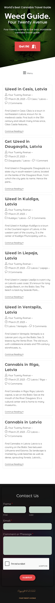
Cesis (34, 99)
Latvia (42, 99)
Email (7, 520)
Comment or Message (18, 534)
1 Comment (42, 160)
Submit (27, 577)
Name (8, 504)
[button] (27, 73)
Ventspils (22, 326)
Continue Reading (14, 131)
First (5, 515)
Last (31, 515)
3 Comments (15, 272)
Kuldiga (12, 218)
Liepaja (44, 268)
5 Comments (15, 436)
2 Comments (15, 103)
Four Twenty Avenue (19, 95)
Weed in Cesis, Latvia (26, 89)
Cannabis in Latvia (23, 422)
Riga (42, 379)
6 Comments (15, 383)
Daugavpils (14, 160)
